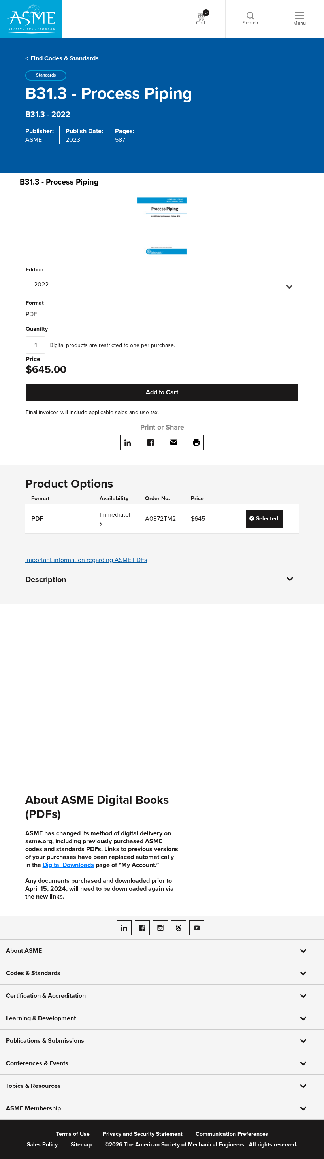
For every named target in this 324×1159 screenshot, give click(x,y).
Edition (34, 270)
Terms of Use (73, 1134)
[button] (162, 285)
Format (35, 303)
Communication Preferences (232, 1134)
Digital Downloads (68, 865)
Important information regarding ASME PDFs (86, 560)
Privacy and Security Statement (143, 1134)
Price (33, 359)
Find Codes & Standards (64, 58)
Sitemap (81, 1144)
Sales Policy (42, 1144)
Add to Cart (162, 392)
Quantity (37, 329)
